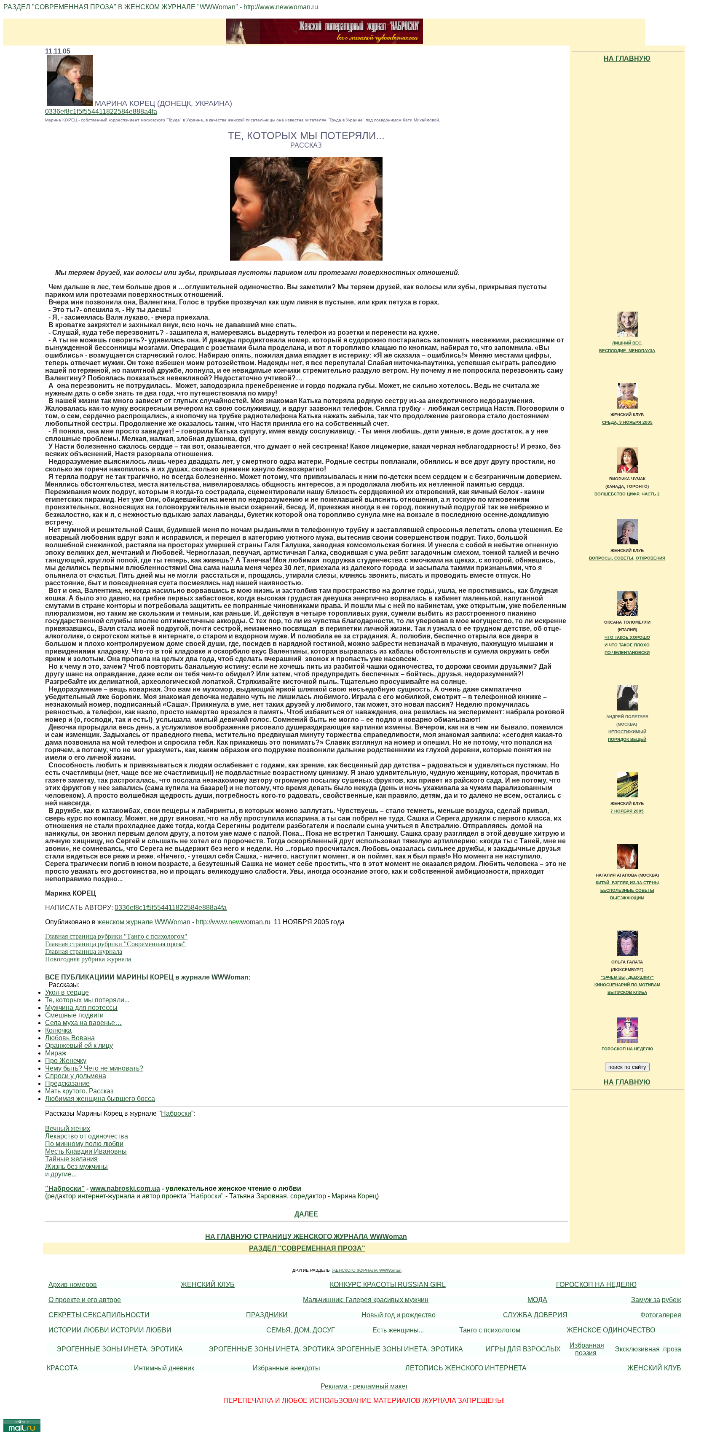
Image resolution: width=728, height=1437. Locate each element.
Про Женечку (65, 1060)
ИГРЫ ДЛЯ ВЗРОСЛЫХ (523, 1349)
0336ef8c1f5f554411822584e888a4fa (101, 111)
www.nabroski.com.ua (125, 1188)
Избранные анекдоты (286, 1368)
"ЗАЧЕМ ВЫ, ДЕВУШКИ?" (627, 977)
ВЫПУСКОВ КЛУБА (627, 992)
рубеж (671, 1299)
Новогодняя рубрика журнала (88, 959)
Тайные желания (71, 1159)
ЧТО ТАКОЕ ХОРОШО (627, 637)
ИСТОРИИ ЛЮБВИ (78, 1330)
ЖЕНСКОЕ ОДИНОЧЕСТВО (611, 1330)
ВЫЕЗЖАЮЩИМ (627, 898)
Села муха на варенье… (83, 1022)
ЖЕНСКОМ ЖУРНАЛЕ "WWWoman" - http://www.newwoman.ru (221, 7)
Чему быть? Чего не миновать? (94, 1068)
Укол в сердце (67, 992)
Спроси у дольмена (75, 1075)
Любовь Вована (70, 1037)
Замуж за (645, 1299)
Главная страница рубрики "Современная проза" (115, 943)
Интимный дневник (164, 1368)
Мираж (56, 1053)
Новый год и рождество (398, 1315)
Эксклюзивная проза (648, 1349)
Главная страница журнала (83, 951)
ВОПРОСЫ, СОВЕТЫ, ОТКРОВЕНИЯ (627, 558)
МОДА (537, 1299)
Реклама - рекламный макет (364, 1386)
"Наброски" (65, 1188)
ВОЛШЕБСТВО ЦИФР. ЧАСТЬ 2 (627, 494)
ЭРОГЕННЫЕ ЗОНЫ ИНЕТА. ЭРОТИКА (119, 1349)
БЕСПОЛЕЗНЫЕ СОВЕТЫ (627, 890)
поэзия (586, 1352)
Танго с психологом (489, 1330)
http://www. (212, 922)
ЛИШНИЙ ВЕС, (627, 343)
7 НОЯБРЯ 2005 (627, 811)
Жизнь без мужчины (76, 1166)
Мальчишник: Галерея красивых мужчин (365, 1299)
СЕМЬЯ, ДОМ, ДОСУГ (300, 1330)
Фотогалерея (660, 1315)
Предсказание (67, 1083)
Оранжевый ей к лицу (79, 1045)
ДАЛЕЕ (306, 1214)
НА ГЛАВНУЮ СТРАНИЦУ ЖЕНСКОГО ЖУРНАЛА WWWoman (306, 1236)
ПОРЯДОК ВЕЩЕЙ (627, 739)
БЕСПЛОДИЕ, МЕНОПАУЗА (627, 350)
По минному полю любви (84, 1143)
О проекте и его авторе (84, 1299)
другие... (64, 1174)
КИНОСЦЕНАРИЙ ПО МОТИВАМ (627, 984)
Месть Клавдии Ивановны (86, 1151)
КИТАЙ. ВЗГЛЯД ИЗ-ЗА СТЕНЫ (627, 882)
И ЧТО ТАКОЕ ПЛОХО (627, 645)
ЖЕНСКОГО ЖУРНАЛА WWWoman (366, 1270)
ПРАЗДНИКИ (267, 1315)
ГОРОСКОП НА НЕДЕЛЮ (627, 1049)
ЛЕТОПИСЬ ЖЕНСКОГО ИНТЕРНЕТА (466, 1368)
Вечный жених (67, 1128)
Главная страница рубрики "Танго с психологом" (116, 936)
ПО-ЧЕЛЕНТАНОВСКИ (627, 652)
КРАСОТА (62, 1368)
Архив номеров (72, 1284)
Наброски (176, 1113)
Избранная (587, 1345)
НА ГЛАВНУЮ (627, 58)
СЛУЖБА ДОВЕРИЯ (535, 1315)
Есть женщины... (398, 1330)
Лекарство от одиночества (86, 1136)
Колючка (58, 1030)
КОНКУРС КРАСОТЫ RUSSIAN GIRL (388, 1284)
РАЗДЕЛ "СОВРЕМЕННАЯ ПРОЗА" (59, 7)
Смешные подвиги (74, 1015)
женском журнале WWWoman (143, 922)
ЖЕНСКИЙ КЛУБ (208, 1284)
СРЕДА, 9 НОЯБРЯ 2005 (627, 422)
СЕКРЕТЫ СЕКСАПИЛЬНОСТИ (99, 1315)
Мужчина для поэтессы (81, 1007)
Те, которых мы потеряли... (87, 1000)
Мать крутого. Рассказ (79, 1091)
